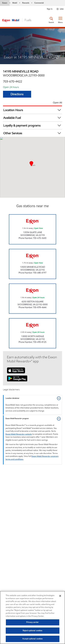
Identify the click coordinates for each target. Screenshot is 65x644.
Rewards (25, 3)
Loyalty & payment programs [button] (22, 125)
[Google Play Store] (17, 378)
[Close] (60, 596)
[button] (60, 20)
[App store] (16, 370)
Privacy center (32, 622)
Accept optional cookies (32, 638)
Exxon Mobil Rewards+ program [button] (17, 418)
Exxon (4, 3)
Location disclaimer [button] (12, 398)
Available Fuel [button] (12, 118)
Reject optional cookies (32, 630)
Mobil (14, 3)
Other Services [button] (12, 133)
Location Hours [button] (13, 110)
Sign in (49, 9)
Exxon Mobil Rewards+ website (19, 434)
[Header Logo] (16, 20)
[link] (32, 229)
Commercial (39, 3)
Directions (17, 94)
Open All (57, 102)
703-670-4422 (12, 81)
